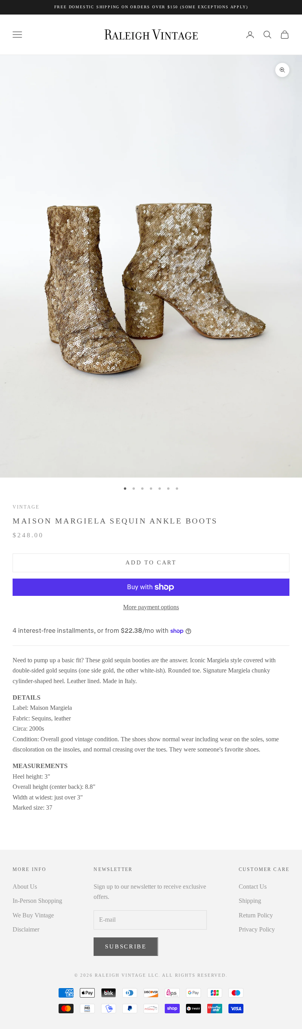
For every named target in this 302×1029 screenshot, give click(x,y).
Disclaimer (26, 929)
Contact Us (253, 886)
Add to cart (151, 562)
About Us (25, 886)
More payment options (151, 607)
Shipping (250, 900)
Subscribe (125, 946)
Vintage (26, 507)
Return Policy (256, 915)
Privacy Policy (257, 929)
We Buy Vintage (33, 915)
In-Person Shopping (37, 900)
